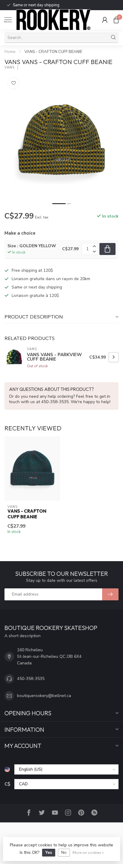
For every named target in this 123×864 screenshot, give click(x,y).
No (64, 852)
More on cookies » (88, 852)
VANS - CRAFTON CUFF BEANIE (53, 51)
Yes (48, 852)
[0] (116, 20)
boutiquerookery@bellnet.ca (44, 696)
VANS (9, 67)
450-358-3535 (30, 678)
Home (10, 51)
